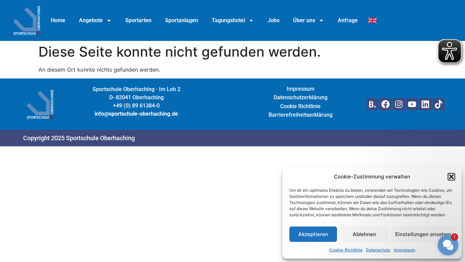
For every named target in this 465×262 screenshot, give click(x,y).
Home (58, 20)
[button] (407, 184)
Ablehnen (364, 234)
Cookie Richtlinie (300, 106)
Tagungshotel (228, 20)
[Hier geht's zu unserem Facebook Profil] (385, 104)
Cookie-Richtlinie (346, 249)
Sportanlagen (181, 20)
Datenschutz (378, 249)
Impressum (404, 249)
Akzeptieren (313, 234)
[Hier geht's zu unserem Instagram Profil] (399, 104)
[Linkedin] (425, 104)
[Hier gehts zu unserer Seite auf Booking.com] (372, 104)
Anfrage (348, 20)
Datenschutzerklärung (300, 97)
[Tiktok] (439, 104)
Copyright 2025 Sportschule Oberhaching (79, 138)
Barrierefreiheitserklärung (301, 115)
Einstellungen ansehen (423, 234)
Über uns (304, 20)
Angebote (91, 20)
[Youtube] (412, 104)
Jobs (273, 20)
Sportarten (138, 20)
